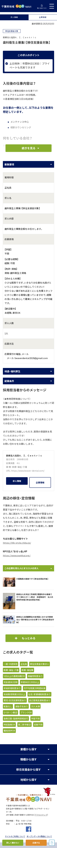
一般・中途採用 (10, 663)
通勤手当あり (21, 706)
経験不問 (38, 724)
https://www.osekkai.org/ (17, 555)
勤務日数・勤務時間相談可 (16, 718)
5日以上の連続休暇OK (14, 676)
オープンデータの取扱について (39, 836)
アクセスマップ (41, 814)
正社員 (24, 663)
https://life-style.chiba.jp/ (17, 542)
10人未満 (35, 706)
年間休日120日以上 (30, 682)
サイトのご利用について (15, 836)
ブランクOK (26, 712)
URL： (8, 470)
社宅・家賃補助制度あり (39, 694)
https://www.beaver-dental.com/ (27, 470)
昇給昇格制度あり (12, 688)
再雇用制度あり (35, 676)
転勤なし (8, 706)
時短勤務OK (9, 724)
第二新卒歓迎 (24, 724)
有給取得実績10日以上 (14, 694)
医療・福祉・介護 (19, 466)
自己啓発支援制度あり (39, 700)
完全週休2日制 (11, 682)
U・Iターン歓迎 (10, 712)
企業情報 (42, 17)
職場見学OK (9, 730)
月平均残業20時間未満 (34, 688)
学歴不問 (35, 718)
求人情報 (14, 17)
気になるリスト (42, 8)
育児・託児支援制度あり (15, 700)
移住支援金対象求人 (39, 663)
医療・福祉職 (27, 670)
